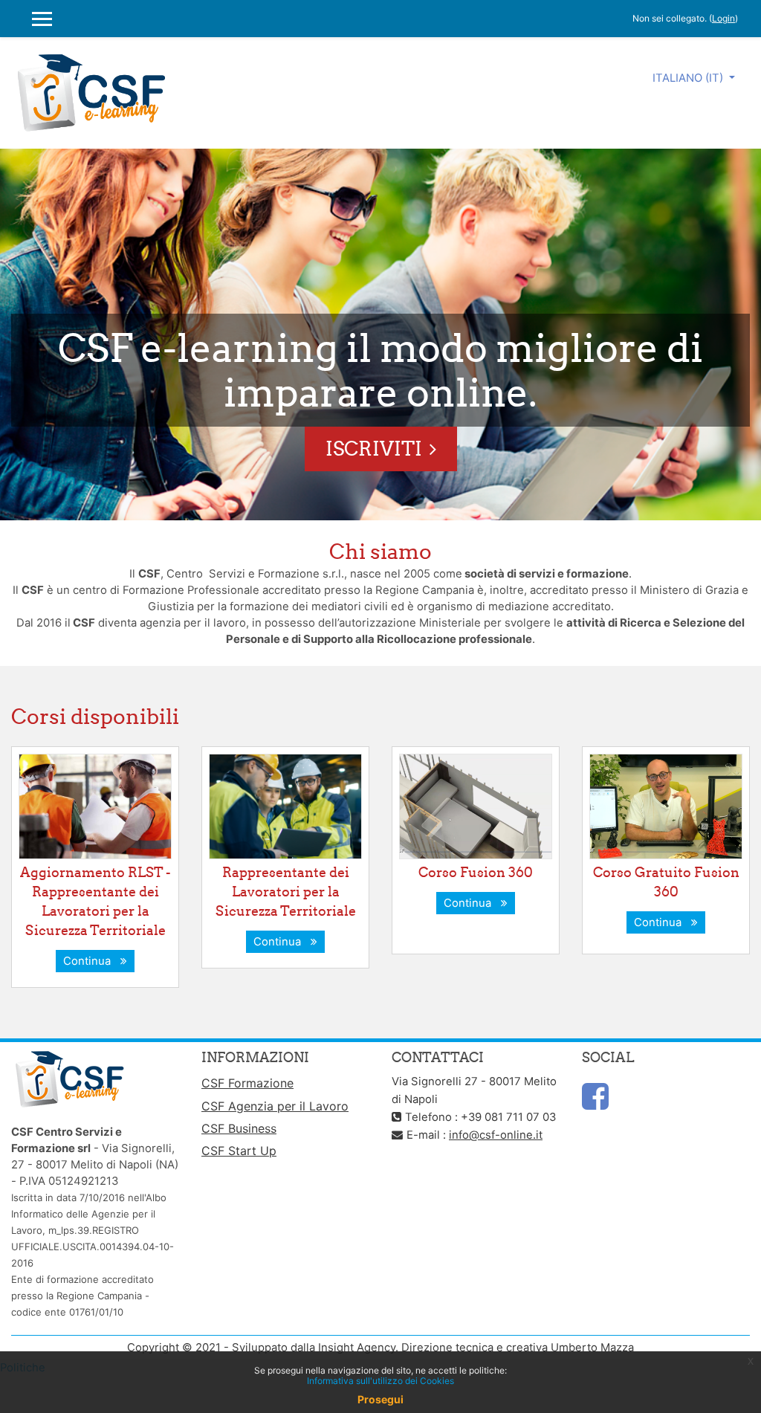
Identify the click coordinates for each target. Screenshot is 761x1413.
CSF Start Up (238, 1150)
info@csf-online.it (496, 1135)
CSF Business (238, 1128)
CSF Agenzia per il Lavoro (275, 1106)
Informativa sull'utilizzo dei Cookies (380, 1380)
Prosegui (380, 1399)
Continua (90, 961)
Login (723, 18)
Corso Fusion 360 (475, 872)
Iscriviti (374, 448)
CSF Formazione (247, 1083)
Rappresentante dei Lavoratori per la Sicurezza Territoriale (286, 891)
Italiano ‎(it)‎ (689, 78)
